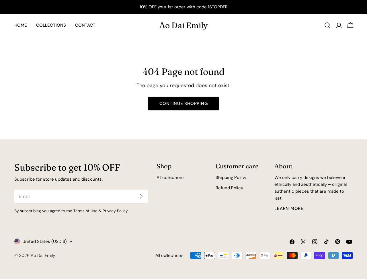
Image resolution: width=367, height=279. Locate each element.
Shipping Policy (231, 177)
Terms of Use (85, 210)
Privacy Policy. (115, 210)
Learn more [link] (289, 208)
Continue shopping (183, 103)
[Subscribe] (141, 196)
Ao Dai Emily (183, 25)
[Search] (327, 25)
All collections (171, 177)
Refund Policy (229, 188)
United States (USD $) (44, 241)
